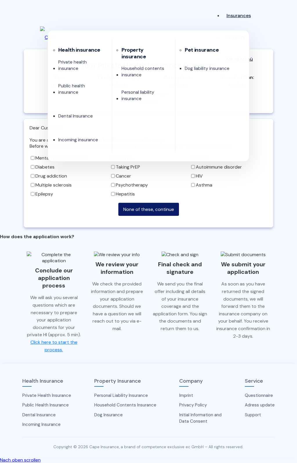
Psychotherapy (132, 185)
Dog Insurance (108, 415)
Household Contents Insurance (125, 405)
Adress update (260, 405)
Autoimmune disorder (219, 167)
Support (253, 415)
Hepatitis (125, 194)
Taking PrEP (128, 167)
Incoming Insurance (41, 424)
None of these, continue (148, 209)
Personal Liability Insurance (121, 395)
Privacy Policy (193, 405)
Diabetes (45, 167)
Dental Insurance (39, 415)
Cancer (123, 176)
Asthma (204, 185)
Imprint (186, 395)
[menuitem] (239, 15)
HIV (199, 176)
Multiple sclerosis (53, 185)
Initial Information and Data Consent (200, 418)
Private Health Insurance (46, 395)
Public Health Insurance (45, 405)
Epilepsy (44, 194)
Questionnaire (259, 395)
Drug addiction (51, 176)
